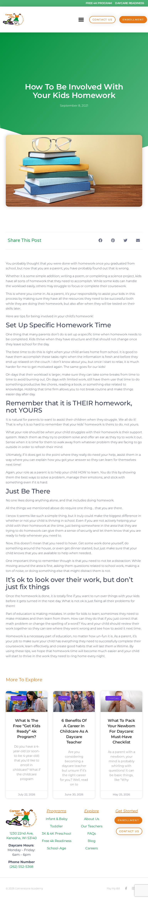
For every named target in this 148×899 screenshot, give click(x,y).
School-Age (56, 848)
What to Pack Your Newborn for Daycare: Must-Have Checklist (121, 731)
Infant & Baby (56, 819)
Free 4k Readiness (56, 841)
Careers (91, 848)
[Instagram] (133, 888)
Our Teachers (91, 826)
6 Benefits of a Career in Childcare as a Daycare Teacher (74, 731)
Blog (92, 841)
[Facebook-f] (126, 888)
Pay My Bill (113, 888)
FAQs (91, 833)
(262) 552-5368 (21, 866)
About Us (91, 819)
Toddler (56, 826)
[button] (81, 19)
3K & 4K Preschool (56, 833)
